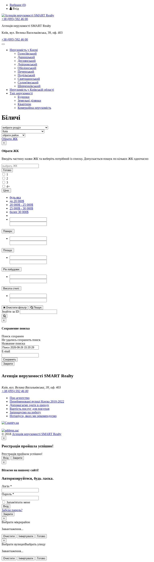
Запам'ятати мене (18, 502)
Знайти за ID (10, 311)
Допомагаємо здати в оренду (29, 405)
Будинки (23, 97)
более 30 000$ (19, 212)
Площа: (7, 250)
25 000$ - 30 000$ (21, 208)
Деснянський (27, 60)
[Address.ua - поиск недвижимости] (10, 430)
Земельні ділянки (29, 100)
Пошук (37, 307)
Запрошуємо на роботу (25, 412)
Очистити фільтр (15, 307)
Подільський (26, 75)
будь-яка (15, 197)
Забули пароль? (12, 510)
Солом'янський (28, 82)
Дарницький (26, 57)
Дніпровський (27, 64)
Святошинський (29, 79)
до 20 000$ (17, 201)
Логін (7, 486)
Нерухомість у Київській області (32, 89)
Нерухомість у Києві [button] (24, 50)
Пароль (8, 494)
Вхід (6, 457)
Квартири (24, 104)
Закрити (8, 363)
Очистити (9, 536)
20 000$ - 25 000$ (21, 204)
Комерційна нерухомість (34, 107)
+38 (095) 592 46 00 (15, 19)
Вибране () (18, 5)
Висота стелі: (11, 288)
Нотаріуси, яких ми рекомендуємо (33, 416)
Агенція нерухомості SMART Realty (36, 434)
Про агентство (19, 398)
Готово (7, 170)
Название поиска (13, 343)
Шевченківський (29, 86)
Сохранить (9, 359)
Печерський (26, 71)
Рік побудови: (11, 269)
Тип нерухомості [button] (21, 93)
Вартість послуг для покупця (29, 408)
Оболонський (27, 68)
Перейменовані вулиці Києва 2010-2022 (37, 401)
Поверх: (8, 231)
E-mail (6, 351)
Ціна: (6, 190)
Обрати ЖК (10, 139)
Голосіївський (27, 53)
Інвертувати (26, 536)
